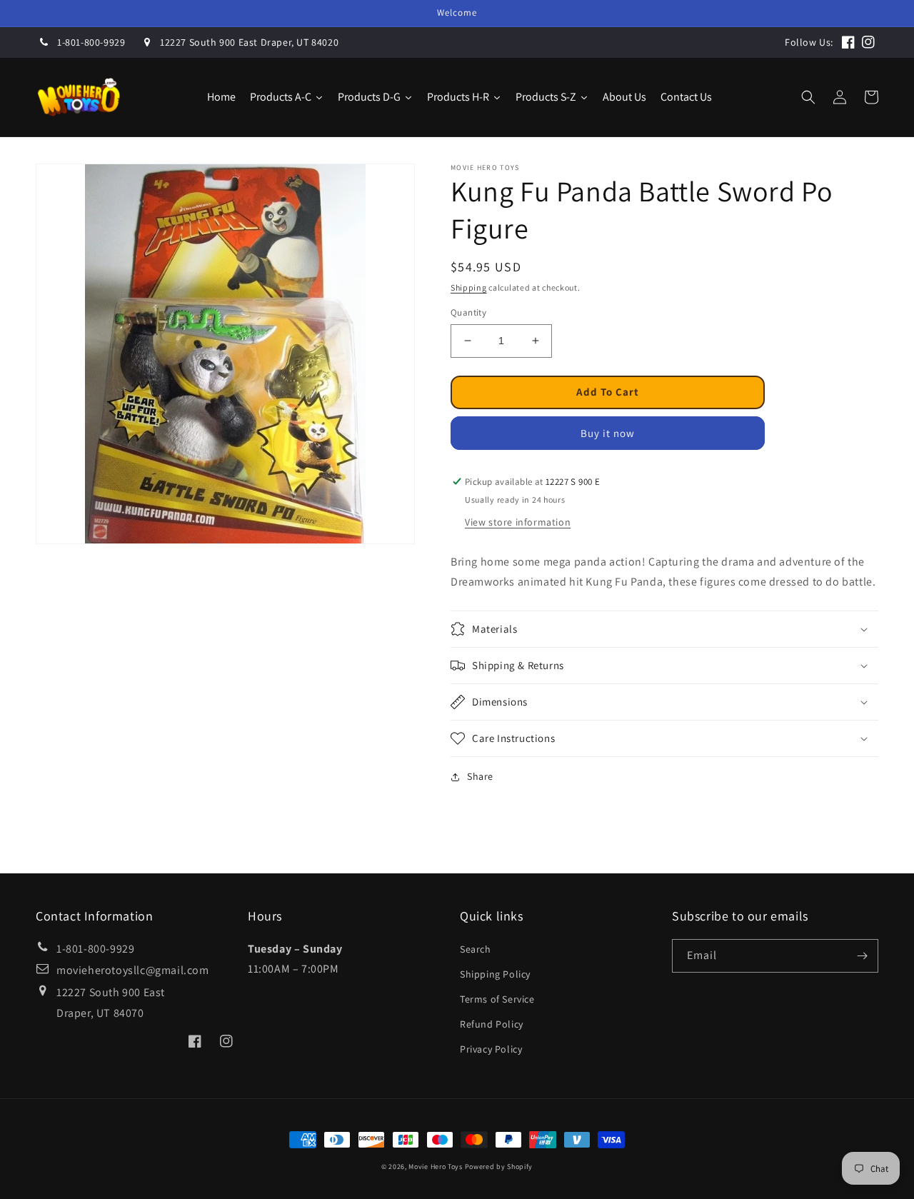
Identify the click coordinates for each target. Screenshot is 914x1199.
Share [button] (480, 776)
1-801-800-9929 (91, 42)
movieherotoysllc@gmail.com (132, 970)
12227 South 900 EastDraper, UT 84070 (110, 1002)
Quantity (468, 312)
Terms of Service (497, 999)
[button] (808, 97)
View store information (518, 522)
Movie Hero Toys (435, 1166)
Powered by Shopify (499, 1166)
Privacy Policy (491, 1049)
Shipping (469, 287)
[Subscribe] (862, 956)
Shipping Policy (495, 974)
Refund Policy (491, 1024)
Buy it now (608, 433)
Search (475, 949)
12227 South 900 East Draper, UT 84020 (249, 42)
